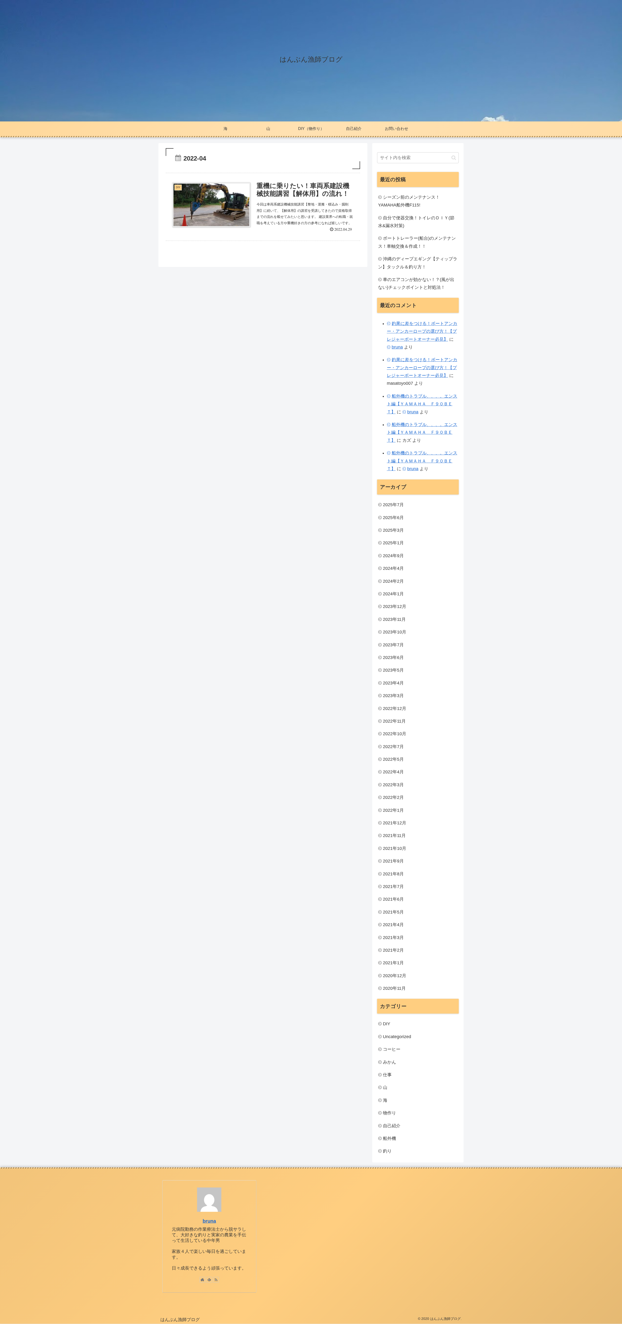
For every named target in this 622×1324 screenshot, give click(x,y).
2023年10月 (394, 632)
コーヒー (391, 1049)
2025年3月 (393, 530)
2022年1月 (393, 810)
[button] (453, 158)
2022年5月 (393, 759)
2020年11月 (394, 988)
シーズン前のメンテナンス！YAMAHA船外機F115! (409, 201)
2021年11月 (394, 835)
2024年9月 (393, 555)
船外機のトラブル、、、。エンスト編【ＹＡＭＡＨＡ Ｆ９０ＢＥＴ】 (422, 404)
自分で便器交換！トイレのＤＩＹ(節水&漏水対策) (416, 221)
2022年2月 (393, 797)
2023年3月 (393, 695)
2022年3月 (393, 784)
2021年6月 (393, 899)
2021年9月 (393, 861)
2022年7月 (393, 746)
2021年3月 (393, 937)
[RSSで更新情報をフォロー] (216, 1280)
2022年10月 (394, 733)
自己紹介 (391, 1125)
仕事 (387, 1074)
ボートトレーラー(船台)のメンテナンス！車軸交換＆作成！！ (417, 242)
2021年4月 (393, 924)
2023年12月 (394, 606)
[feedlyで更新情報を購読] (209, 1280)
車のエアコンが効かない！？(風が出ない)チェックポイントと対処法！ (416, 283)
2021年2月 (393, 950)
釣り (387, 1151)
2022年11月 (394, 721)
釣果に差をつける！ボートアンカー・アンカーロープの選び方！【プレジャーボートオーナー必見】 (422, 331)
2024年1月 (393, 593)
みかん (389, 1062)
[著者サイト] (202, 1280)
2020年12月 (394, 975)
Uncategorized (397, 1036)
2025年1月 (393, 542)
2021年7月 (393, 886)
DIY (386, 1023)
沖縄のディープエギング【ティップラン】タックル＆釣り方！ (417, 262)
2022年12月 (394, 708)
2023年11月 (394, 619)
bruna (397, 347)
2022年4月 (393, 771)
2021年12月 (394, 822)
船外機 (389, 1138)
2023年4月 (393, 683)
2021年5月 (393, 912)
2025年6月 (393, 517)
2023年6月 (393, 657)
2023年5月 (393, 670)
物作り (389, 1112)
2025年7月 (393, 504)
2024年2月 (393, 581)
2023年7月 (393, 644)
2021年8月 (393, 873)
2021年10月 (394, 848)
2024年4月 (393, 568)
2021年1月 (393, 962)
